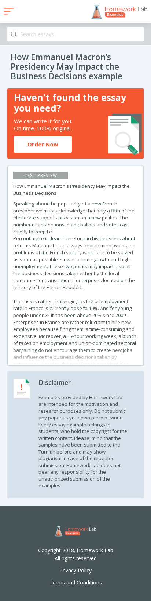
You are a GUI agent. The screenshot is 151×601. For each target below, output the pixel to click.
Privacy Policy (75, 570)
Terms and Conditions (75, 582)
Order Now (42, 144)
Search (13, 34)
